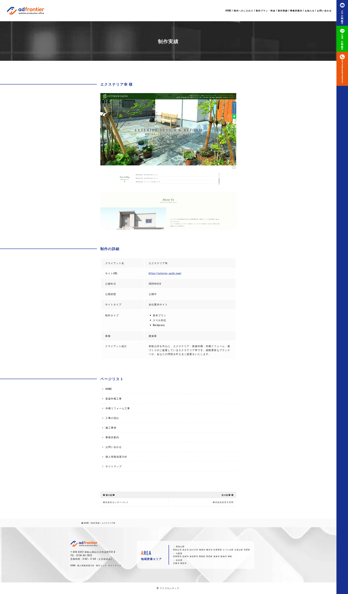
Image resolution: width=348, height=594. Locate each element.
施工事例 (110, 427)
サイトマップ (113, 466)
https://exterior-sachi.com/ (165, 273)
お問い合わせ (324, 10)
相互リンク (101, 565)
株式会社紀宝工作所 (223, 502)
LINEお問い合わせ (342, 41)
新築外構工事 (113, 398)
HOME (228, 10)
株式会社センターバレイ (115, 502)
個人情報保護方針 (116, 456)
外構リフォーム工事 (117, 408)
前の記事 (110, 494)
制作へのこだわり (243, 10)
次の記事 (226, 494)
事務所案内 (296, 10)
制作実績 (283, 10)
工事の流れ (112, 418)
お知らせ (310, 10)
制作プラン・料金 (265, 10)
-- (342, 71)
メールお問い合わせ (342, 15)
